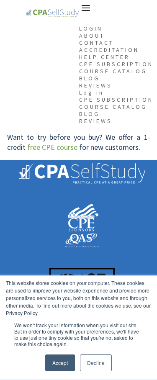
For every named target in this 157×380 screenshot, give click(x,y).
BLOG (89, 78)
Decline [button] (96, 362)
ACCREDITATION (109, 50)
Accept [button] (60, 362)
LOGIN (91, 28)
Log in (91, 92)
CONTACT (96, 42)
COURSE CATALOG (113, 71)
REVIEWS (95, 85)
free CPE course (52, 147)
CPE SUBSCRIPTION (116, 64)
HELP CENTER (104, 57)
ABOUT (92, 35)
